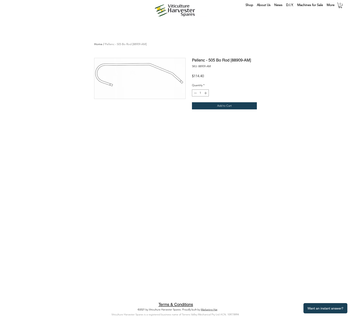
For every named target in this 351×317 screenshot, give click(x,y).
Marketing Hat (209, 309)
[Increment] (205, 93)
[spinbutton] (200, 93)
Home (98, 44)
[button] (340, 5)
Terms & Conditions (175, 304)
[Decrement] (195, 93)
